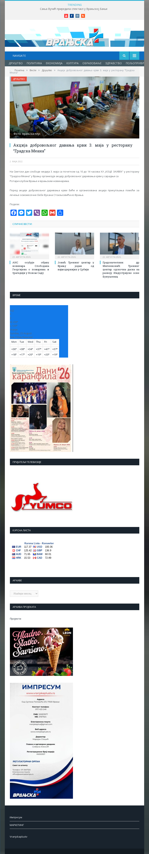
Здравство (113, 63)
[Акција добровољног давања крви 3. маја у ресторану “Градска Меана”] (74, 108)
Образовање (91, 63)
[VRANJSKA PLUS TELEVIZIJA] (74, 36)
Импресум (16, 817)
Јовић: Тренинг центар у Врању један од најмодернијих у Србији (76, 266)
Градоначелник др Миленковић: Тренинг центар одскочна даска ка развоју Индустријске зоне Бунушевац (121, 269)
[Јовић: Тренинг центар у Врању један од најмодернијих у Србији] (74, 245)
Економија (54, 63)
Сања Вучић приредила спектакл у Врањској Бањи (73, 9)
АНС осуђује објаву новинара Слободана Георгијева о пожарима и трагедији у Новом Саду (30, 268)
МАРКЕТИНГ (17, 825)
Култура (72, 63)
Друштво (16, 63)
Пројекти (15, 618)
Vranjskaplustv (18, 836)
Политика (34, 63)
